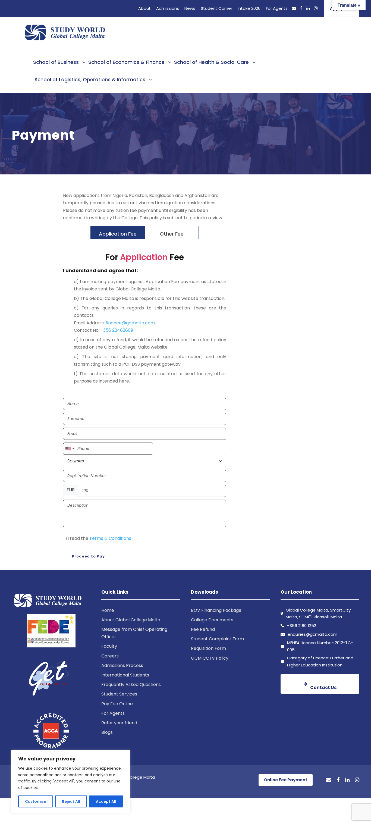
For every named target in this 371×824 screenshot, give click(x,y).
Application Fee (118, 233)
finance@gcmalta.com (130, 323)
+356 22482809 (116, 330)
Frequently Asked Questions (131, 684)
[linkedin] (308, 8)
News (189, 8)
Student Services (119, 694)
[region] (70, 781)
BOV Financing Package (216, 610)
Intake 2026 (249, 8)
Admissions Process (122, 665)
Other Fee (172, 233)
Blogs (107, 732)
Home (107, 610)
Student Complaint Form (217, 639)
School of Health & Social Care (211, 62)
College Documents (212, 620)
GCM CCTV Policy (209, 658)
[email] (294, 8)
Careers (110, 656)
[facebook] (301, 8)
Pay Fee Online (117, 704)
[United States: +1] (69, 449)
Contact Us (323, 687)
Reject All (71, 801)
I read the (99, 538)
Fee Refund (203, 629)
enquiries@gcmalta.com (312, 634)
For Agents (277, 8)
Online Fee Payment (285, 780)
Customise (35, 801)
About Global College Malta (130, 620)
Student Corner (216, 8)
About (144, 8)
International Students (125, 675)
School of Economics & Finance (126, 62)
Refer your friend (119, 723)
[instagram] (315, 8)
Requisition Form (208, 648)
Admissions (167, 8)
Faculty (109, 646)
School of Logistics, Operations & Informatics (89, 79)
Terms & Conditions (110, 538)
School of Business (56, 62)
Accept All (106, 801)
